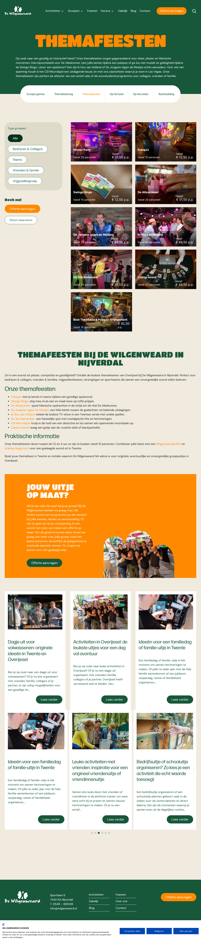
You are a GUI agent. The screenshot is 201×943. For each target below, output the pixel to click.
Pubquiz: (16, 397)
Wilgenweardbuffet (168, 444)
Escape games (36, 94)
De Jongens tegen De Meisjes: (30, 410)
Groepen (73, 11)
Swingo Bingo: (20, 401)
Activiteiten (52, 11)
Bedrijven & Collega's (28, 149)
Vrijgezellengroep (25, 181)
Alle (15, 138)
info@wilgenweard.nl (63, 908)
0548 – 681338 (63, 904)
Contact (145, 11)
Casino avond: (20, 427)
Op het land (116, 94)
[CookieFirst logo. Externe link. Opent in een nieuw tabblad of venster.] (3, 924)
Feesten (92, 11)
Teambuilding (166, 94)
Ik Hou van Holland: (23, 414)
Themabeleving (63, 94)
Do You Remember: (23, 419)
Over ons (121, 901)
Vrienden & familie (26, 170)
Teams (17, 160)
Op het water (141, 94)
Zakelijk (122, 11)
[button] (7, 769)
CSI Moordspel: (21, 423)
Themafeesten (91, 94)
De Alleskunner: (21, 405)
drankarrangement (17, 448)
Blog (133, 11)
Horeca (105, 11)
